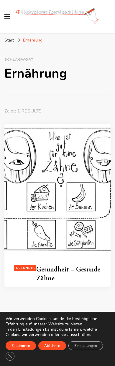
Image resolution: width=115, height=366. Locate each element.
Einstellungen (31, 329)
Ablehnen (52, 345)
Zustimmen (21, 345)
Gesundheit (27, 268)
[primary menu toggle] (7, 16)
